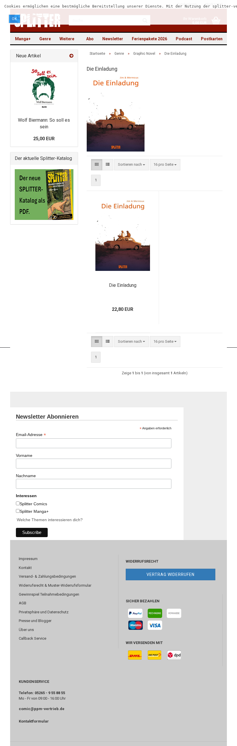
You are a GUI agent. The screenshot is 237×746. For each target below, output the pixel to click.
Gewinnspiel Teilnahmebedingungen (49, 594)
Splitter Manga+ (34, 511)
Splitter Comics (33, 503)
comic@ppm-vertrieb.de (41, 709)
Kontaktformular (34, 721)
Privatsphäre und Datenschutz (43, 612)
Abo (90, 39)
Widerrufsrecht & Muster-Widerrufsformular (55, 585)
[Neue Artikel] (71, 56)
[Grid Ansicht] (96, 164)
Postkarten (212, 39)
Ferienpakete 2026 (149, 39)
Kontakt (25, 568)
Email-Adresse (31, 434)
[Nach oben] (221, 737)
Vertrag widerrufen (171, 574)
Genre (45, 39)
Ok (14, 19)
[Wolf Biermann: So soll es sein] (44, 88)
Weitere (67, 39)
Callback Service (32, 638)
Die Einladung (122, 285)
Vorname (24, 455)
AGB (22, 603)
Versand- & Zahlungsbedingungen (47, 576)
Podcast (184, 39)
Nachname (26, 475)
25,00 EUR (44, 138)
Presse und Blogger (35, 621)
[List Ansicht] (107, 164)
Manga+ (23, 39)
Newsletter (112, 39)
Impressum (28, 559)
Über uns (26, 630)
